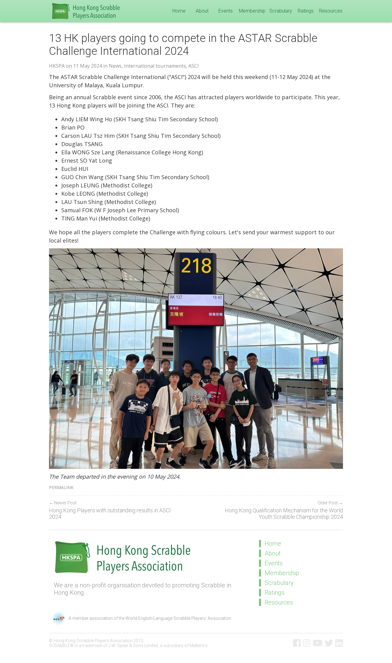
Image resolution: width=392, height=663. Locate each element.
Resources (330, 11)
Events (225, 11)
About (202, 11)
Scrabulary (280, 11)
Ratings (306, 11)
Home (179, 11)
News (115, 65)
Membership (252, 11)
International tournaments (155, 65)
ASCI (193, 65)
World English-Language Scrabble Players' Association (178, 618)
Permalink (61, 487)
